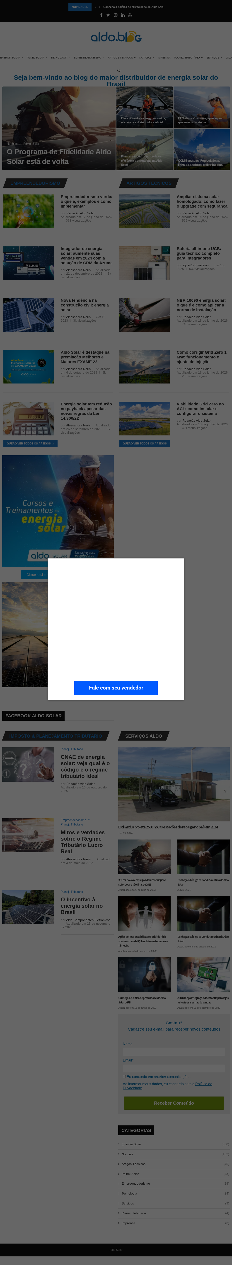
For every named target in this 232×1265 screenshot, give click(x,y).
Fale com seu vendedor (116, 688)
